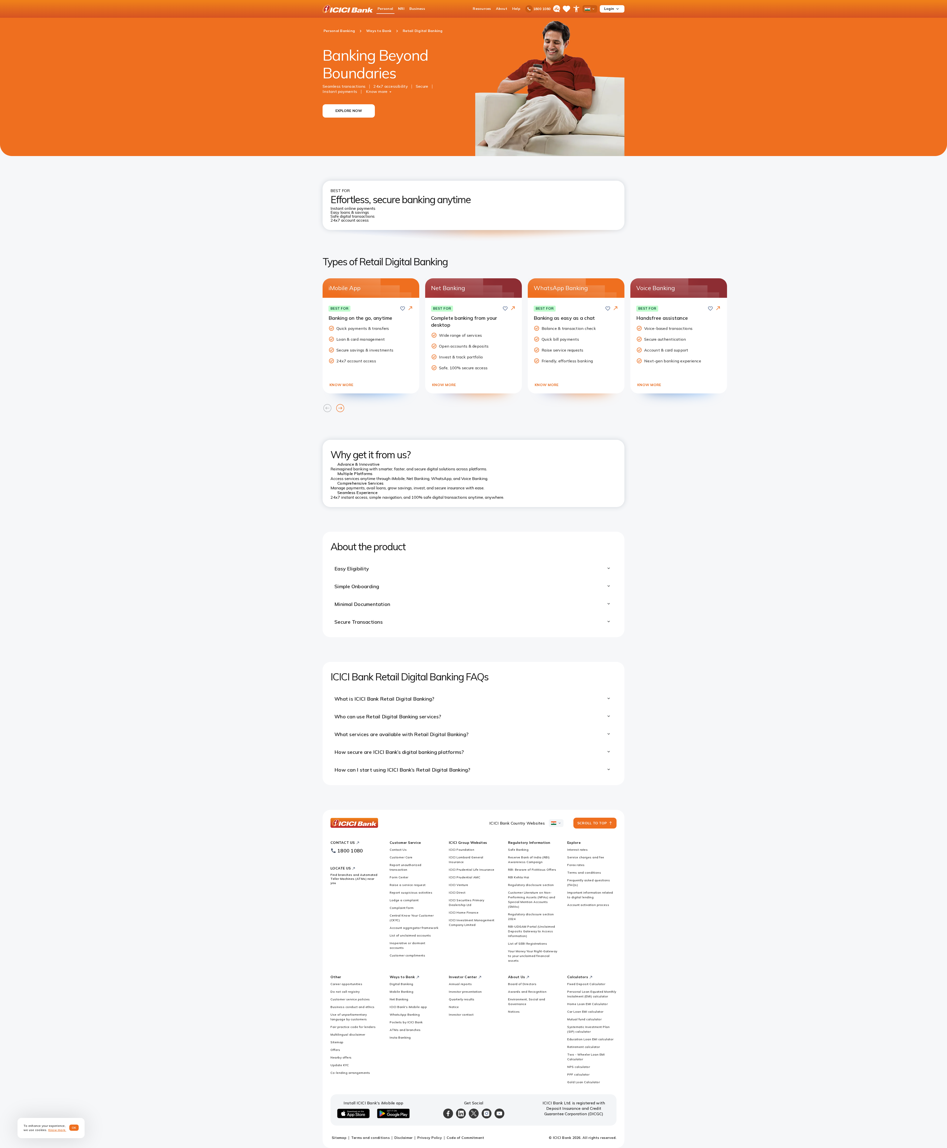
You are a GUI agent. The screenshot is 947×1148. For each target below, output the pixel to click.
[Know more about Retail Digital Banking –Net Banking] (513, 309)
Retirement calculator (583, 1047)
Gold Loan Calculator (583, 1082)
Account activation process (588, 905)
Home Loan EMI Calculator (587, 1004)
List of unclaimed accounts (410, 935)
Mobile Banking (401, 991)
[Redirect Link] (410, 308)
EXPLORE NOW (348, 110)
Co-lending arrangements (350, 1073)
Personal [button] (385, 8)
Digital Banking (401, 984)
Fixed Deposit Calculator (586, 984)
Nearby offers (341, 1057)
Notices (514, 1011)
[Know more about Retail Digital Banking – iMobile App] (410, 309)
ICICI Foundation (461, 849)
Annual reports (460, 984)
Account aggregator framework (414, 928)
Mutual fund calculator (584, 1019)
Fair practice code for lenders (353, 1027)
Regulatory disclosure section (531, 885)
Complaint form (402, 908)
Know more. (57, 1130)
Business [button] (417, 8)
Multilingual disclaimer (347, 1034)
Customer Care (401, 857)
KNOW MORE (341, 385)
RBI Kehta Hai (518, 877)
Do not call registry (345, 991)
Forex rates (576, 865)
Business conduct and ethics (352, 1007)
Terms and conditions (584, 872)
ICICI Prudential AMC (464, 877)
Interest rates (577, 849)
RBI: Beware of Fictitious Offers (532, 869)
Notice (454, 1007)
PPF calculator (578, 1074)
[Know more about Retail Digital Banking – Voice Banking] (718, 309)
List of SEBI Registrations (527, 943)
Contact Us (398, 849)
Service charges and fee (585, 857)
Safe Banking (518, 849)
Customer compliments (407, 955)
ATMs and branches (405, 1030)
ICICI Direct (457, 892)
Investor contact (461, 1014)
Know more (376, 91)
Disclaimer (403, 1137)
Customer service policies (350, 999)
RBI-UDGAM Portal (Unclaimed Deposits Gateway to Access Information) (531, 931)
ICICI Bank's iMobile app (408, 1007)
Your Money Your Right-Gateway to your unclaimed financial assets (532, 955)
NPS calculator (578, 1067)
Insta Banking (400, 1037)
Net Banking (399, 999)
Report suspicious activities (411, 892)
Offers (335, 1050)
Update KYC (339, 1065)
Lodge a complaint (404, 900)
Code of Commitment (465, 1137)
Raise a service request (408, 885)
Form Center (399, 877)
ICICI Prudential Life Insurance (471, 869)
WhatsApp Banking (405, 1014)
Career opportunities (346, 984)
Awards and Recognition (527, 991)
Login (609, 8)
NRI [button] (401, 8)
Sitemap (337, 1042)
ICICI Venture (458, 885)
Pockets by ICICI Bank (406, 1022)
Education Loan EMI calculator (590, 1039)
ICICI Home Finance (463, 912)
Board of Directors (522, 984)
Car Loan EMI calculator (585, 1011)
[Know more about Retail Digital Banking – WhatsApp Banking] (616, 309)
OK (74, 1128)
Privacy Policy (429, 1137)
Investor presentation (465, 991)
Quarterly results (461, 999)
